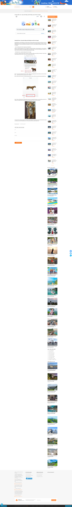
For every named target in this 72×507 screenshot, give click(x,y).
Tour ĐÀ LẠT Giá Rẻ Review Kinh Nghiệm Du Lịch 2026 (54, 65)
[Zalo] (71, 253)
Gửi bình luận (18, 142)
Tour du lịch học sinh (50, 351)
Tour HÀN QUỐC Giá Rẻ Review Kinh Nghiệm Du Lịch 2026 (54, 37)
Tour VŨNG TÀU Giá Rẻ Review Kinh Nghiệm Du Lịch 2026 (54, 149)
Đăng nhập (48, 7)
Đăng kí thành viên (28, 476)
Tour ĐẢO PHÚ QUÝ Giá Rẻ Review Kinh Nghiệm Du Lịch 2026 (54, 104)
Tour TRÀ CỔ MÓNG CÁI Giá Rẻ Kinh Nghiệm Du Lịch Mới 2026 (54, 110)
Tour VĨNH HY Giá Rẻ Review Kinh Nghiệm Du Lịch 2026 (54, 76)
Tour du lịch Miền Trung (51, 357)
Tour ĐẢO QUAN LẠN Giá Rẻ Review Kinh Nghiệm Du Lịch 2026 (54, 99)
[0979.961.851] (71, 256)
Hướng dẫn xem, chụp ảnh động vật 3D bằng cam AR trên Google (27, 40)
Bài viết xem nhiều (51, 167)
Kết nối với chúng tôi (51, 472)
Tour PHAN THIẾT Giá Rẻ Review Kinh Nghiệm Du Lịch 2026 (54, 138)
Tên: (15, 129)
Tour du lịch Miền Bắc (51, 350)
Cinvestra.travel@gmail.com (19, 489)
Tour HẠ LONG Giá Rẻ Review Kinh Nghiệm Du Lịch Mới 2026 (54, 87)
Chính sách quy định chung (29, 475)
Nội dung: (16, 135)
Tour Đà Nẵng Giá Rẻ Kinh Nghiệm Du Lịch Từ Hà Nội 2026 (54, 155)
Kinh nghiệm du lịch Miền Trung (52, 359)
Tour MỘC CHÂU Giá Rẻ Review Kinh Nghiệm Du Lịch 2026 (54, 20)
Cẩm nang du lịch (51, 361)
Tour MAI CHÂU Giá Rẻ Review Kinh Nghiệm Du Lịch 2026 (54, 59)
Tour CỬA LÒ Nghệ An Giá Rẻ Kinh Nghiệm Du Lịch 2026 (54, 133)
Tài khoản (48, 6)
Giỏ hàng (55, 6)
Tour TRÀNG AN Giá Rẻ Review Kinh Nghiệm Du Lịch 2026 (54, 161)
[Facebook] (71, 251)
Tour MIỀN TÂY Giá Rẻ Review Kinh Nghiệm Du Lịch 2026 (54, 48)
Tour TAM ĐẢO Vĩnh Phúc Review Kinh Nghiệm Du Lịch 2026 (54, 25)
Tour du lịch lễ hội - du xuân (51, 358)
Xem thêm (52, 165)
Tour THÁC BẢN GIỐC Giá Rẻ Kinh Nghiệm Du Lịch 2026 (54, 31)
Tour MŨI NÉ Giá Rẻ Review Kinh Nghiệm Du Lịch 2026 (54, 116)
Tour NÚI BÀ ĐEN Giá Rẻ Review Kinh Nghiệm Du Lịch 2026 (54, 54)
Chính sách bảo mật (39, 475)
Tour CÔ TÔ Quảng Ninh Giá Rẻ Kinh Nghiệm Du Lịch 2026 (54, 82)
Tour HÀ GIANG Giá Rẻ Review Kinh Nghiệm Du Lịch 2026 (54, 42)
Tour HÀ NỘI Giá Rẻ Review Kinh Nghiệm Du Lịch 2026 (54, 70)
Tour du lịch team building (51, 356)
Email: (15, 132)
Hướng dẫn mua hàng (39, 476)
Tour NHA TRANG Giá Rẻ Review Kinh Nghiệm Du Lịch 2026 (54, 121)
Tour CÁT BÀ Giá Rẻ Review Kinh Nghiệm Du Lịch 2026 (54, 93)
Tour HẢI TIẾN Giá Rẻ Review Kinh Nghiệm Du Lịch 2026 (54, 127)
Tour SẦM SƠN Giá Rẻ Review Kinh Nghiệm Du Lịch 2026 (54, 144)
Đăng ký (51, 7)
